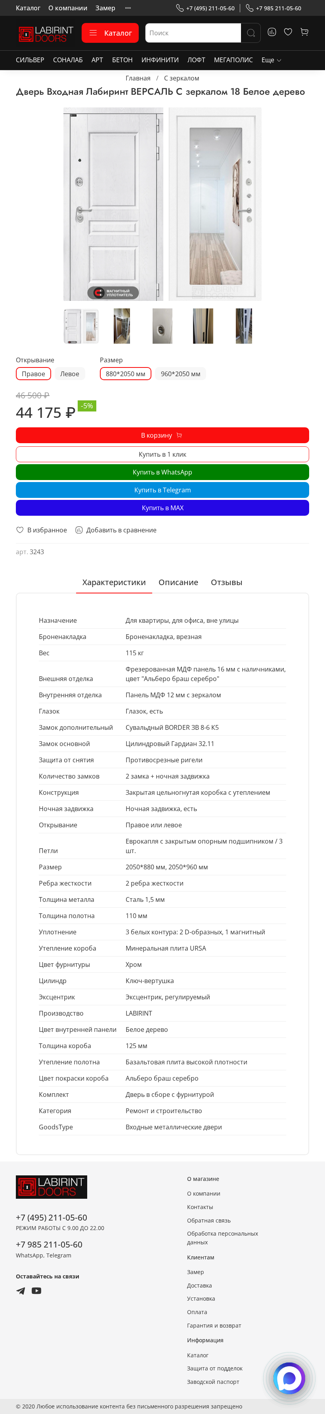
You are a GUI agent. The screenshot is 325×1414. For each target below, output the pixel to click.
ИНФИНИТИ (160, 59)
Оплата (197, 1312)
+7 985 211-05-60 (278, 8)
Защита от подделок (215, 1368)
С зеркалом (181, 78)
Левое (69, 373)
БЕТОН (122, 59)
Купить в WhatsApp (162, 472)
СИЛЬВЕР (30, 59)
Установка (201, 1298)
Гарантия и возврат (214, 1325)
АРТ (97, 59)
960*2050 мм (181, 373)
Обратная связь (209, 1220)
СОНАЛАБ (68, 59)
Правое (33, 373)
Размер (111, 360)
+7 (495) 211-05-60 (210, 8)
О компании (68, 8)
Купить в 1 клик (162, 454)
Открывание (35, 360)
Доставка (199, 1285)
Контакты (200, 1207)
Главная (138, 78)
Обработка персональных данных (222, 1238)
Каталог (28, 8)
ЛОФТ (196, 59)
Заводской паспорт (213, 1381)
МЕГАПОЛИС (233, 59)
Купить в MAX (163, 507)
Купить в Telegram (162, 490)
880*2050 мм (125, 373)
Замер (105, 8)
